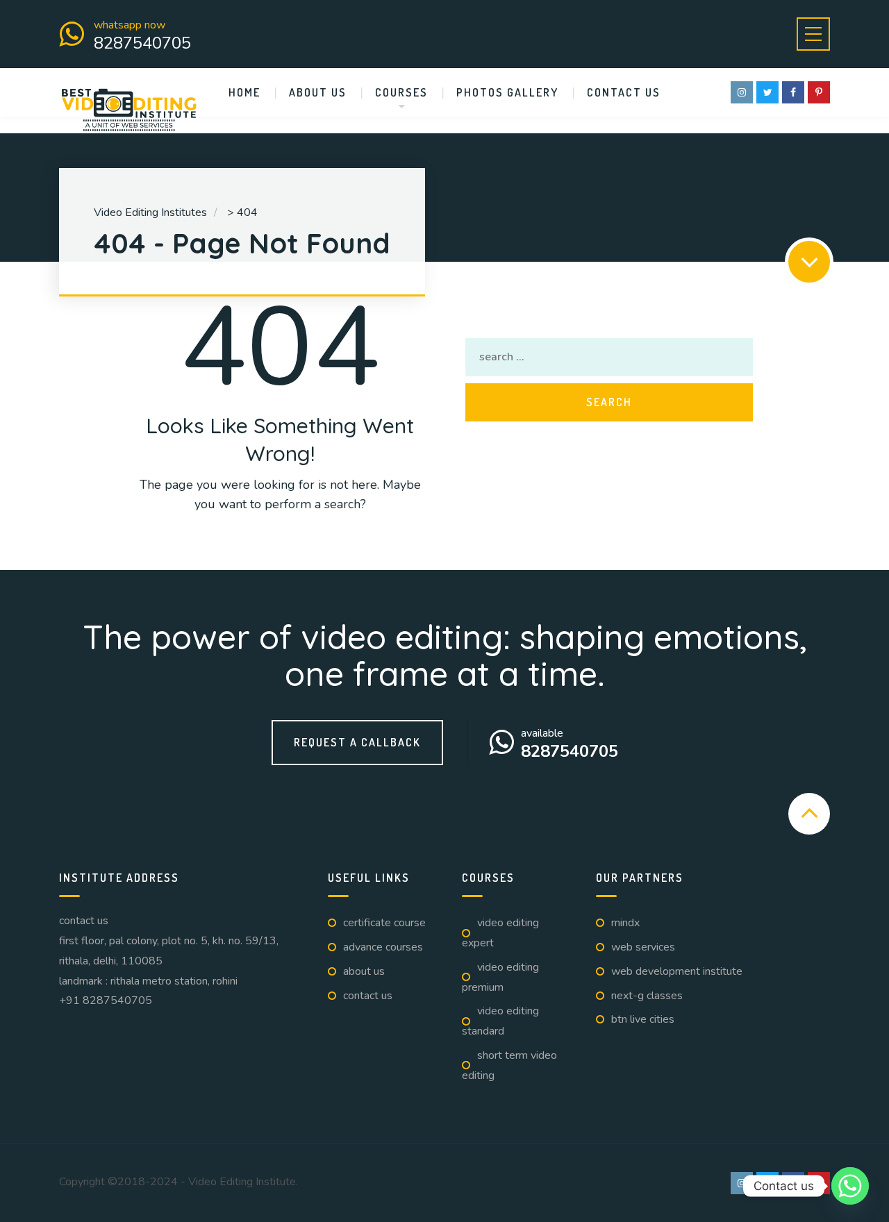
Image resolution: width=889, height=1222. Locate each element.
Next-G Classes (647, 995)
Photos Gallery (507, 92)
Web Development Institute (676, 971)
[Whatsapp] (850, 1186)
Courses (401, 92)
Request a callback (357, 742)
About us (318, 92)
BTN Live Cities (642, 1019)
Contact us (623, 92)
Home (244, 92)
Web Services (643, 947)
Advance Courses (383, 947)
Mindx (625, 922)
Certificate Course (384, 922)
